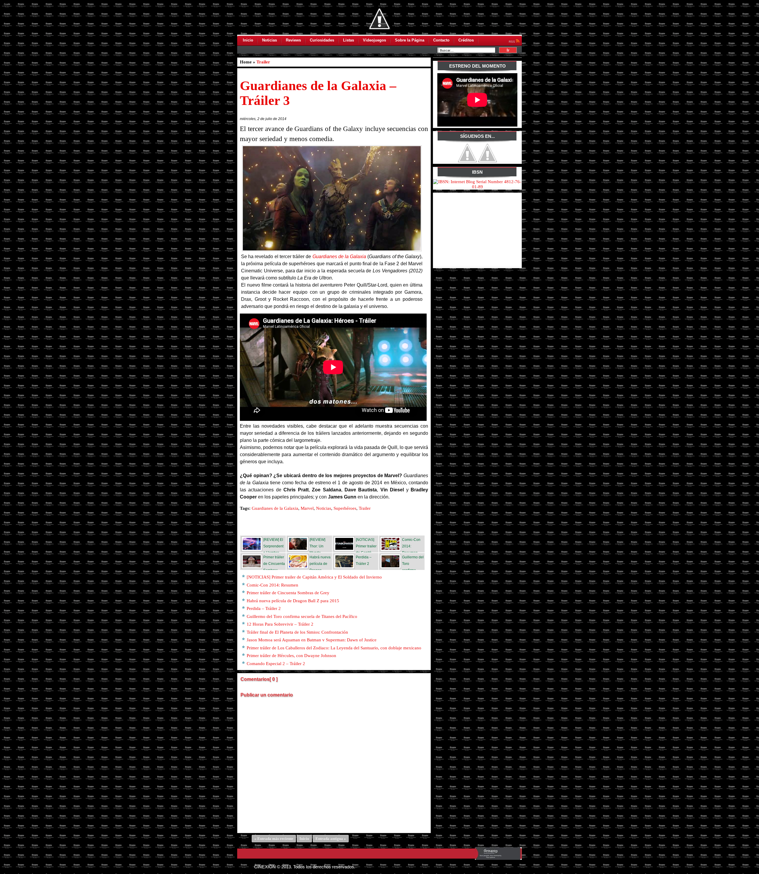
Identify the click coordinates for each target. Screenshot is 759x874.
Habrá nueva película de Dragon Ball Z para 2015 (293, 600)
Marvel (307, 508)
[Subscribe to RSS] (378, 523)
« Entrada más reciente (273, 838)
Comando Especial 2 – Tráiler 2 (276, 663)
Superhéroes (345, 508)
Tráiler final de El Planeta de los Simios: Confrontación (297, 632)
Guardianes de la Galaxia (339, 256)
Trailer (263, 62)
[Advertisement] (477, 230)
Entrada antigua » (330, 838)
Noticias (323, 508)
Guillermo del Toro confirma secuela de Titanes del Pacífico (302, 616)
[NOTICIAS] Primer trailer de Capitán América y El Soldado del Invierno (314, 577)
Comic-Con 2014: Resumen (272, 585)
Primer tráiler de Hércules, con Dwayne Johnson (291, 655)
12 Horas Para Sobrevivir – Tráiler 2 (280, 624)
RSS (512, 41)
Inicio (304, 838)
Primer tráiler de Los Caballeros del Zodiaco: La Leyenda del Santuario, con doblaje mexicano (334, 647)
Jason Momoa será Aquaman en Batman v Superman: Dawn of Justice (312, 639)
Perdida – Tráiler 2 (264, 608)
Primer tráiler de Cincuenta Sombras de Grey (288, 592)
